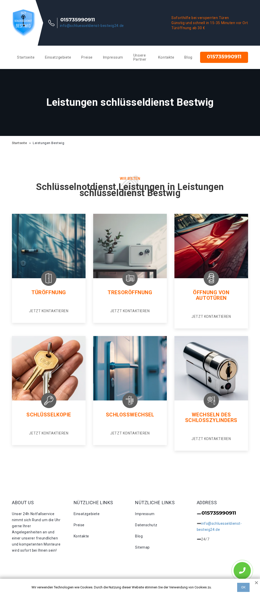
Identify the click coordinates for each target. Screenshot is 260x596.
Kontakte (166, 57)
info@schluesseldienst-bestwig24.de (92, 26)
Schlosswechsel (130, 414)
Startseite (26, 57)
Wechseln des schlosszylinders (211, 417)
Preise (86, 57)
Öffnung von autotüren (211, 295)
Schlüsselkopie (48, 414)
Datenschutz (146, 525)
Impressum (113, 57)
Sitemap (142, 547)
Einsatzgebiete (58, 57)
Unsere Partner (140, 57)
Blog (188, 57)
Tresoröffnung (130, 292)
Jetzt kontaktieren (48, 311)
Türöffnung (48, 292)
